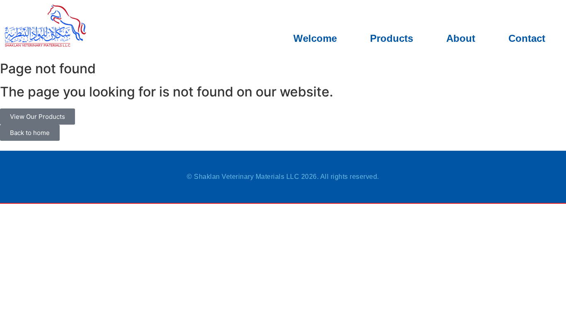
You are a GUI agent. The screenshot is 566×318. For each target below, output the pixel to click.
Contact (526, 38)
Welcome (315, 38)
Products (391, 38)
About (460, 38)
